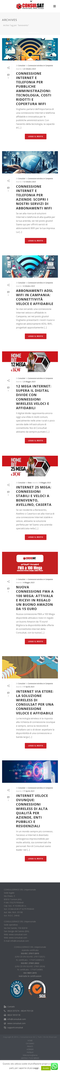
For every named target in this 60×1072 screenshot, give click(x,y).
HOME (30, 1041)
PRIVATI (30, 1046)
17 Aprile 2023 (28, 687)
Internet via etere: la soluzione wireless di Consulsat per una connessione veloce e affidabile (35, 702)
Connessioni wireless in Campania (40, 65)
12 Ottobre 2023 (29, 182)
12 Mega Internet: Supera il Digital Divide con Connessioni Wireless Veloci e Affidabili (33, 397)
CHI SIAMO (30, 1043)
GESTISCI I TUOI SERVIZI (30, 1058)
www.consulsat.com (16, 1023)
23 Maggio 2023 (29, 381)
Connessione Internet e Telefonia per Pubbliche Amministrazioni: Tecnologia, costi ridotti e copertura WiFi (33, 88)
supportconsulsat (15, 1027)
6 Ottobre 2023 (29, 286)
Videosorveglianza (30, 1055)
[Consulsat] (30, 6)
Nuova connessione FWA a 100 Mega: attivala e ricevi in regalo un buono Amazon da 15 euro (35, 598)
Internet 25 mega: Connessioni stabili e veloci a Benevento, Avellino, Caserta (33, 496)
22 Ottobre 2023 (29, 69)
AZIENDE (30, 1049)
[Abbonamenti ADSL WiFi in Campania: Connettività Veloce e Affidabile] (30, 266)
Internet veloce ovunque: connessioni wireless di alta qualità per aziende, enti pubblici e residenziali (32, 810)
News (30, 482)
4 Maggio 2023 (28, 582)
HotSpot (30, 1052)
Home (23, 33)
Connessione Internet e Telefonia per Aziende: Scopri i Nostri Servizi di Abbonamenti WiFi (34, 197)
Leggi (36, 1068)
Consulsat (21, 65)
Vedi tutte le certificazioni (30, 976)
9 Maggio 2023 (45, 482)
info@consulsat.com (16, 1019)
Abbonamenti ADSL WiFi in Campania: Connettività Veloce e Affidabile (34, 297)
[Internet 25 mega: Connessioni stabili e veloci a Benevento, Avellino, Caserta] (30, 466)
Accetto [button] (46, 1068)
